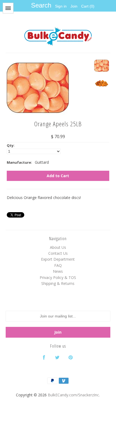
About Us (58, 247)
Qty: (11, 145)
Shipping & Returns (57, 283)
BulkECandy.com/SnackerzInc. (74, 394)
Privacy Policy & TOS (58, 277)
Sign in (61, 6)
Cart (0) (87, 6)
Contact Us (58, 253)
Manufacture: (19, 162)
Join (73, 6)
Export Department (58, 259)
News (58, 271)
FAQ (58, 265)
